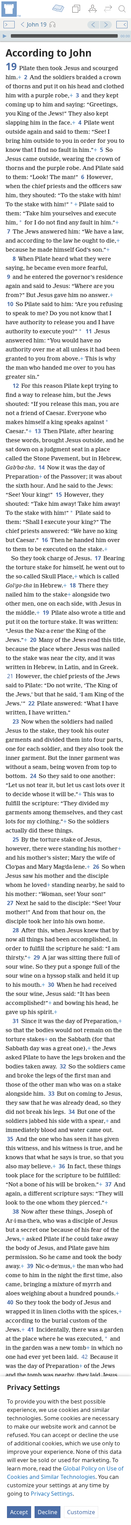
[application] (65, 36)
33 (52, 1093)
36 (62, 1166)
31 (16, 1021)
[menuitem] (10, 9)
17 (98, 558)
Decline (47, 1512)
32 (63, 1066)
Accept (19, 1512)
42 (85, 1357)
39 (30, 1266)
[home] (10, 9)
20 (33, 640)
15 (59, 494)
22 (32, 703)
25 (16, 839)
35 (10, 1139)
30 (51, 985)
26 (96, 867)
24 (33, 776)
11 (89, 331)
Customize (81, 1512)
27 (10, 903)
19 (46, 612)
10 (10, 304)
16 (45, 540)
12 (16, 386)
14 (42, 467)
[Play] (4, 36)
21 (10, 676)
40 (10, 1302)
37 (108, 1184)
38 (16, 1211)
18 (73, 585)
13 (38, 431)
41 (31, 1329)
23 (16, 721)
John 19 (36, 24)
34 (72, 1112)
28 (16, 930)
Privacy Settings (52, 1493)
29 (37, 957)
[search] (122, 9)
